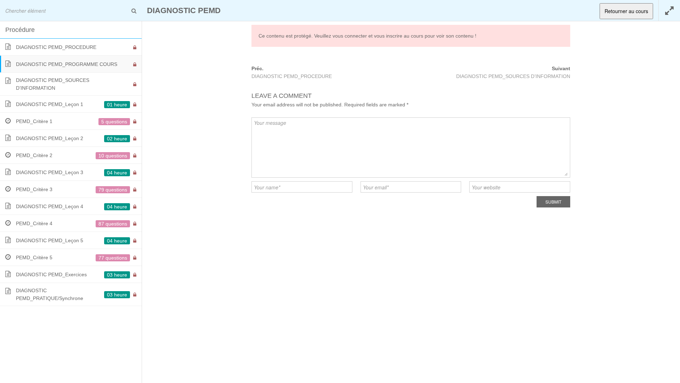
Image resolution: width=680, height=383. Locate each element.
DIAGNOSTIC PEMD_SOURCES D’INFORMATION (513, 76)
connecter (356, 36)
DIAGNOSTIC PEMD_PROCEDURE (291, 76)
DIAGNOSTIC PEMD (184, 10)
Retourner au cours (626, 11)
